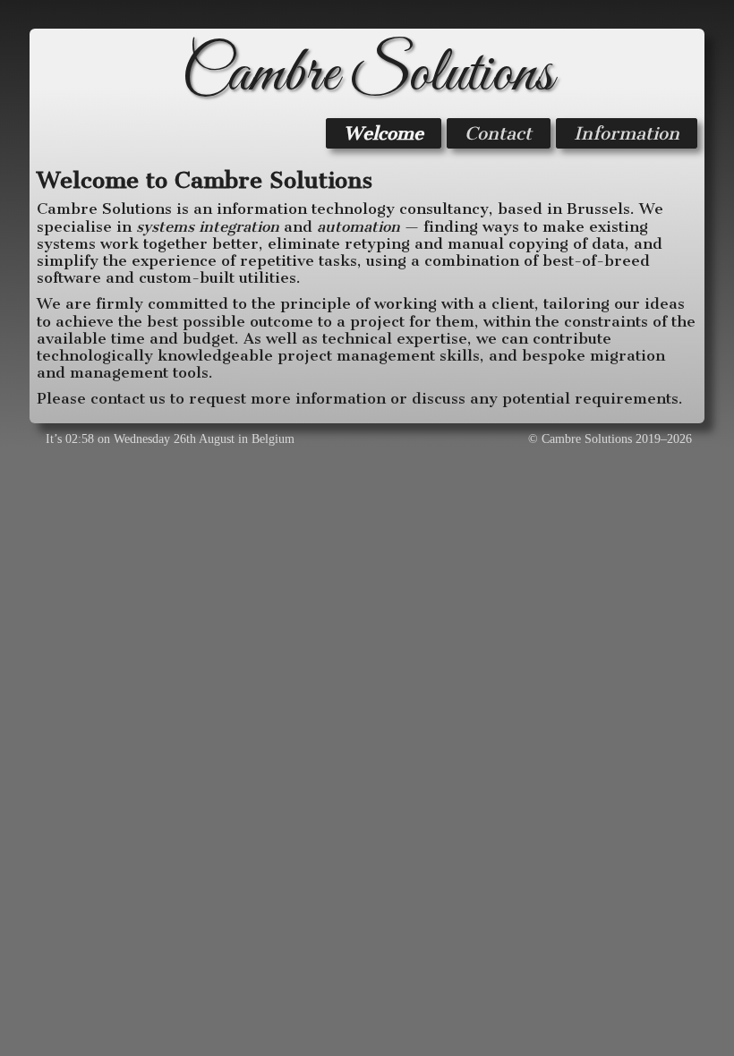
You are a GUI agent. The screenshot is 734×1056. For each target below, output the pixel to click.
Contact (498, 133)
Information (626, 133)
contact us (128, 398)
